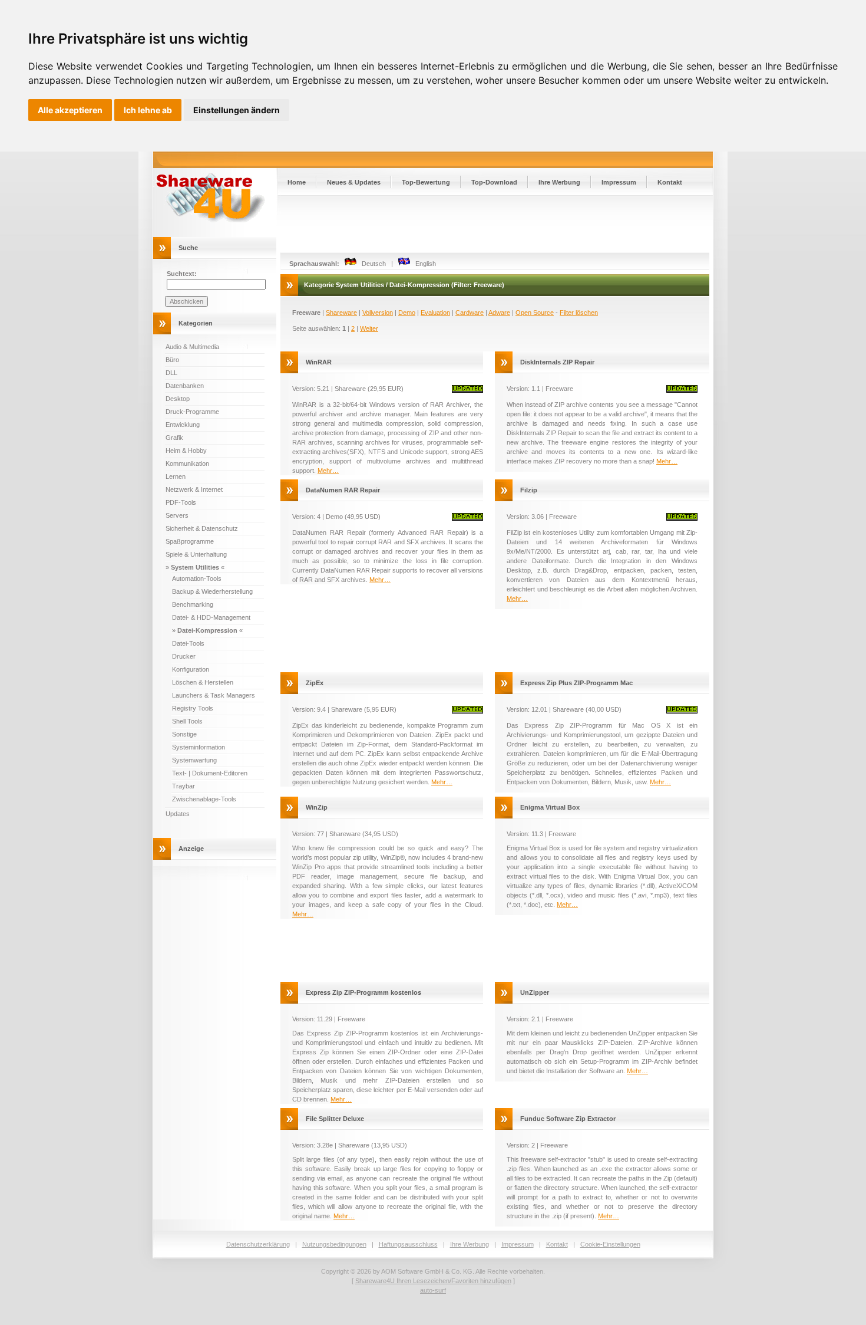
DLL (171, 372)
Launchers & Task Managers (213, 695)
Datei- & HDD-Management (211, 617)
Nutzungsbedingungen (334, 1244)
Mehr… (328, 470)
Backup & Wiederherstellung (212, 591)
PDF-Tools (181, 502)
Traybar (183, 786)
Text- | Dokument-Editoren (209, 773)
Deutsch (371, 263)
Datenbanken (185, 385)
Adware (499, 312)
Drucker (184, 656)
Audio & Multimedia (192, 346)
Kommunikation (187, 463)
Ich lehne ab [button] (148, 110)
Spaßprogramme (190, 541)
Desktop (178, 398)
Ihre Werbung (559, 182)
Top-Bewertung (426, 182)
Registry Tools (192, 708)
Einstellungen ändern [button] (236, 110)
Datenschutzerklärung (258, 1244)
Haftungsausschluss (408, 1244)
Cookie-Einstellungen (610, 1244)
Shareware (341, 312)
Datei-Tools (188, 643)
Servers (177, 515)
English (423, 263)
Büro (172, 359)
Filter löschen (579, 312)
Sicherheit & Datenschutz (202, 528)
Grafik (174, 437)
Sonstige (184, 734)
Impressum (618, 182)
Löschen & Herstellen (202, 682)
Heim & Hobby (186, 450)
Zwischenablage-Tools (204, 799)
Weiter (369, 328)
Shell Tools (187, 721)
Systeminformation (198, 747)
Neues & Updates (354, 182)
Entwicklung (183, 424)
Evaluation (435, 312)
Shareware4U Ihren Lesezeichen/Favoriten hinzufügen (433, 1280)
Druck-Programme (192, 411)
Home (296, 182)
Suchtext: (182, 273)
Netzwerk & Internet (194, 489)
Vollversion (377, 312)
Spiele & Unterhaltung (196, 554)
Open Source (534, 312)
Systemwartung (194, 760)
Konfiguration (190, 669)
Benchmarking (192, 604)
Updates (178, 813)
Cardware (469, 312)
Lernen (176, 476)
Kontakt (669, 182)
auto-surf (433, 1290)
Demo (406, 312)
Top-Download (494, 182)
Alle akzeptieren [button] (70, 110)
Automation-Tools (197, 578)
